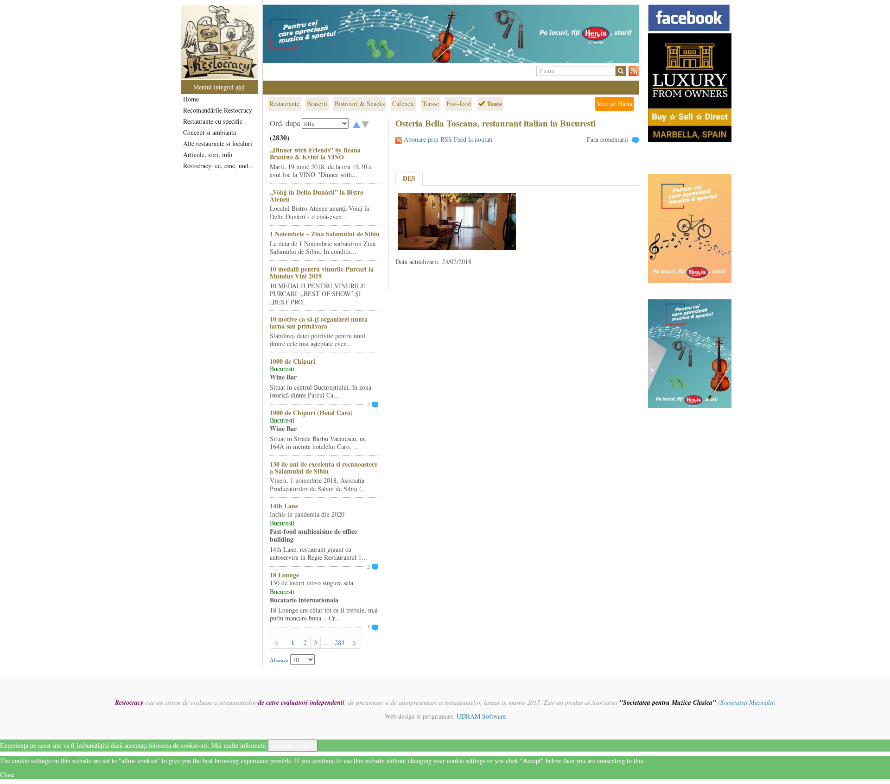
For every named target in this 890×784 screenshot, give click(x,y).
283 (339, 642)
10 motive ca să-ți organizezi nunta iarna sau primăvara (319, 322)
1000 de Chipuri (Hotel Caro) (311, 412)
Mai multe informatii (238, 745)
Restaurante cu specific (212, 121)
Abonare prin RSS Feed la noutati (448, 139)
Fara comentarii (607, 139)
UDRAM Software (481, 716)
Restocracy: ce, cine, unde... (220, 165)
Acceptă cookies (293, 745)
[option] (451, 34)
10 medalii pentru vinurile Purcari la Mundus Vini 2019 (322, 272)
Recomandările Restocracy (217, 110)
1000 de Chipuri (292, 361)
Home (191, 99)
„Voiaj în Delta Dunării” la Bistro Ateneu (316, 195)
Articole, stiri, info (207, 154)
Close (7, 774)
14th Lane (284, 506)
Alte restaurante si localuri (217, 143)
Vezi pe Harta (614, 103)
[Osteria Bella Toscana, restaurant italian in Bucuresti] (456, 220)
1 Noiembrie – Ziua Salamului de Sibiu (325, 234)
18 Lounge (284, 575)
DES (409, 178)
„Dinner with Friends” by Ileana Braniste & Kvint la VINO (315, 153)
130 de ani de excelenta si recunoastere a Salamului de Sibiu (323, 467)
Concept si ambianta (209, 132)
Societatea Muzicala (746, 702)
